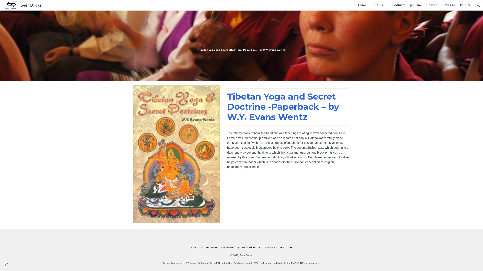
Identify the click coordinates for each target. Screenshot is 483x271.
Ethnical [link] (466, 5)
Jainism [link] (415, 5)
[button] (478, 5)
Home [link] (362, 5)
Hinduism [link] (378, 5)
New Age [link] (448, 5)
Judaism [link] (432, 5)
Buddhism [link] (398, 5)
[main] (241, 45)
